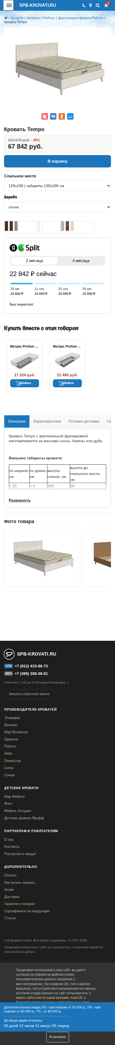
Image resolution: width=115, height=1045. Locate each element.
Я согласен (57, 1037)
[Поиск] (98, 5)
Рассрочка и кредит (20, 854)
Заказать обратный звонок (29, 694)
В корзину (57, 161)
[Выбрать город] (90, 5)
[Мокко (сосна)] (6, 226)
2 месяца (34, 260)
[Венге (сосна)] (11, 226)
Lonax (9, 768)
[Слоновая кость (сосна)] (39, 226)
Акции (9, 889)
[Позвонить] (83, 5)
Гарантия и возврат (19, 904)
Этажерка (12, 718)
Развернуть (20, 500)
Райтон (10, 746)
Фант (8, 803)
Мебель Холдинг (18, 811)
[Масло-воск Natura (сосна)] (72, 226)
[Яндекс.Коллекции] (44, 116)
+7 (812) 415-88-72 (31, 666)
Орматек (11, 739)
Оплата (10, 875)
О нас (9, 840)
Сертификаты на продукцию (27, 911)
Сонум (9, 775)
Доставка (11, 897)
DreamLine (12, 761)
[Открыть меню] (8, 5)
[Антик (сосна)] (16, 226)
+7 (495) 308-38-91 (31, 673)
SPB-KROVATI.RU (37, 5)
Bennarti (10, 725)
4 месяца (80, 260)
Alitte (8, 753)
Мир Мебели (14, 797)
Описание (17, 421)
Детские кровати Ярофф (24, 818)
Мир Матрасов (16, 732)
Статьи (10, 918)
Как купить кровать (19, 883)
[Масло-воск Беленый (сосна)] (62, 226)
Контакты (11, 846)
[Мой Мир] (70, 116)
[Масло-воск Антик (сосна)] (67, 226)
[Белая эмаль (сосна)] (42, 226)
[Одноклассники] (62, 116)
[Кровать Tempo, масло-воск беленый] (42, 557)
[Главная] (5, 18)
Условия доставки (83, 421)
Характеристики (47, 421)
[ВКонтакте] (53, 116)
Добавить (24, 383)
